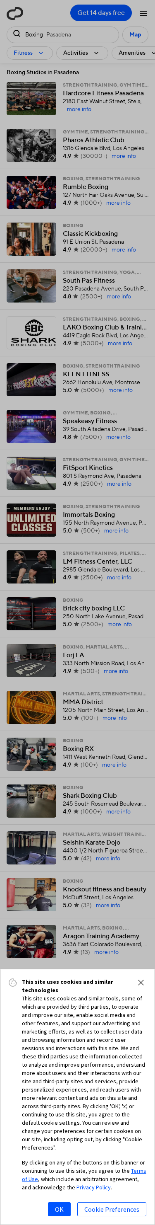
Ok (59, 1209)
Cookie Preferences (111, 1209)
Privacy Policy (93, 1187)
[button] (141, 982)
